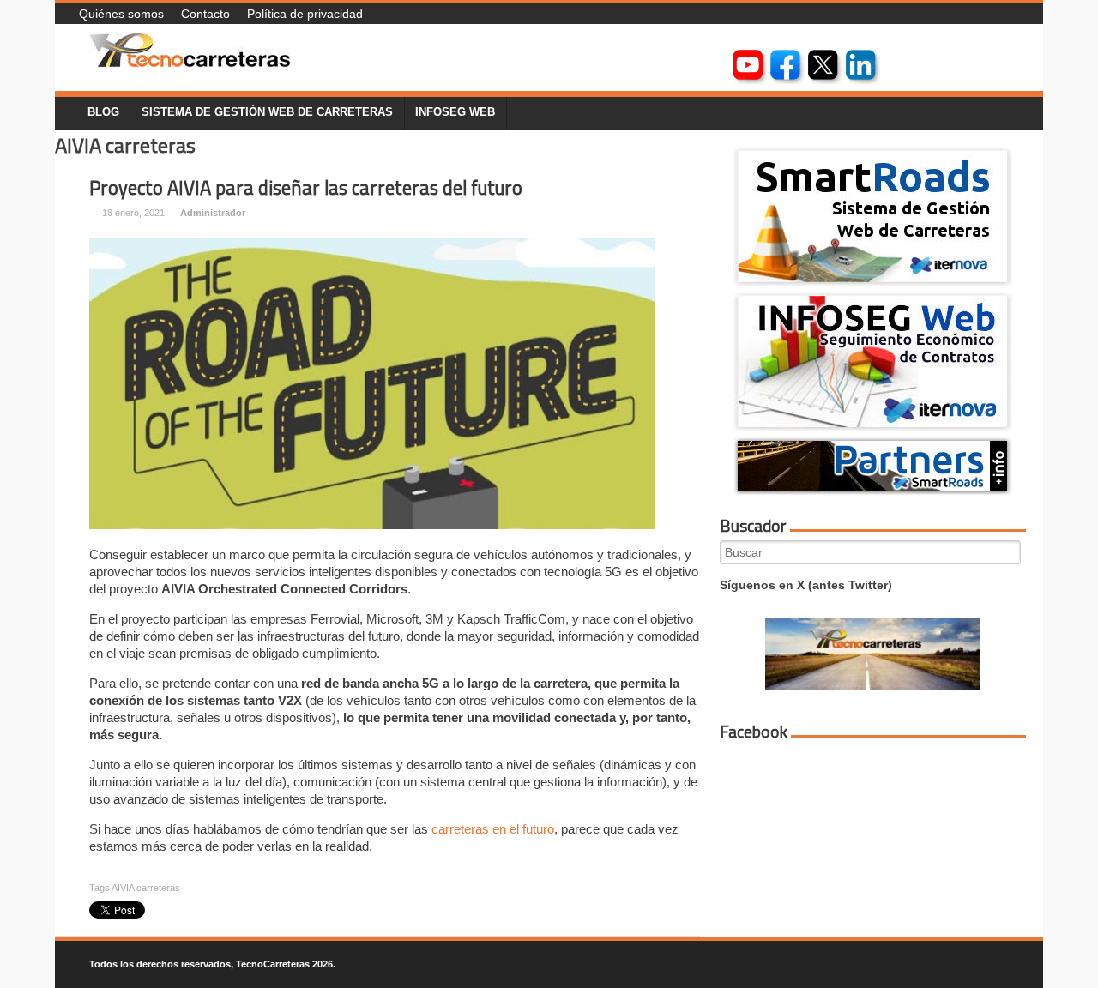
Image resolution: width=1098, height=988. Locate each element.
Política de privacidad (305, 14)
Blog (103, 112)
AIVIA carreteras (146, 888)
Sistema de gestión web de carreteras (267, 112)
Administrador (212, 213)
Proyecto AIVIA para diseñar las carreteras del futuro (305, 187)
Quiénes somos (121, 14)
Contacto (205, 14)
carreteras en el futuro (492, 829)
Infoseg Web (455, 112)
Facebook (753, 731)
